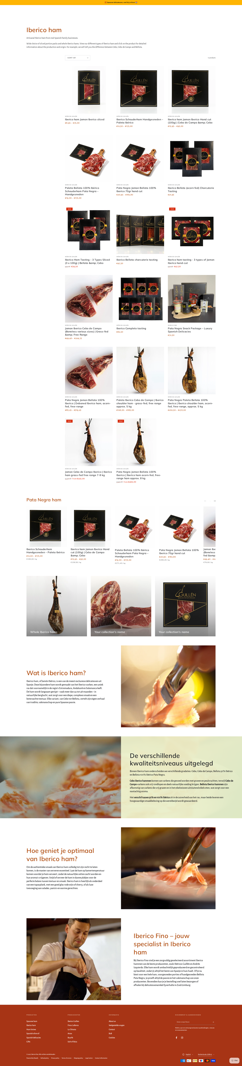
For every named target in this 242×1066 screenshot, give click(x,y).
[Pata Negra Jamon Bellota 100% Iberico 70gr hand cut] (140, 158)
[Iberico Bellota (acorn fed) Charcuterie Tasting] (192, 158)
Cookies (112, 1038)
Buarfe (70, 1038)
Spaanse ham (31, 1021)
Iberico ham (31, 1025)
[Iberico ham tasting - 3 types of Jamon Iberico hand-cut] (192, 230)
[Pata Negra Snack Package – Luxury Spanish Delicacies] (192, 299)
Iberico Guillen (73, 1021)
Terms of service (66, 1058)
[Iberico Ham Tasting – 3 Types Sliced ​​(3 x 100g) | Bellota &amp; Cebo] (89, 230)
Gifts (28, 1042)
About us (112, 1021)
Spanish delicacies (33, 1038)
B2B (110, 1033)
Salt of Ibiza (72, 1042)
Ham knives (31, 1029)
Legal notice (89, 1058)
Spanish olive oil (32, 1033)
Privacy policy (55, 1058)
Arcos (70, 1033)
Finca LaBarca (73, 1025)
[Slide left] (207, 501)
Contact (112, 1029)
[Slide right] (213, 501)
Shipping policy (78, 1058)
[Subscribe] (214, 1022)
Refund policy (45, 1058)
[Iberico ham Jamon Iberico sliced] (89, 90)
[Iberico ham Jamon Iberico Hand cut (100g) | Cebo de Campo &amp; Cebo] (192, 90)
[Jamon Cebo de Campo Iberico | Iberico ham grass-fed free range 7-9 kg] (89, 442)
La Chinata (72, 1029)
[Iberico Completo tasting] (140, 299)
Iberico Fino (34, 1054)
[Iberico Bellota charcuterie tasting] (140, 230)
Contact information (101, 1058)
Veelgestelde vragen (116, 1025)
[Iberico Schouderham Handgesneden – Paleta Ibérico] (140, 90)
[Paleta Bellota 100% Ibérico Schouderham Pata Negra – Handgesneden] (89, 158)
